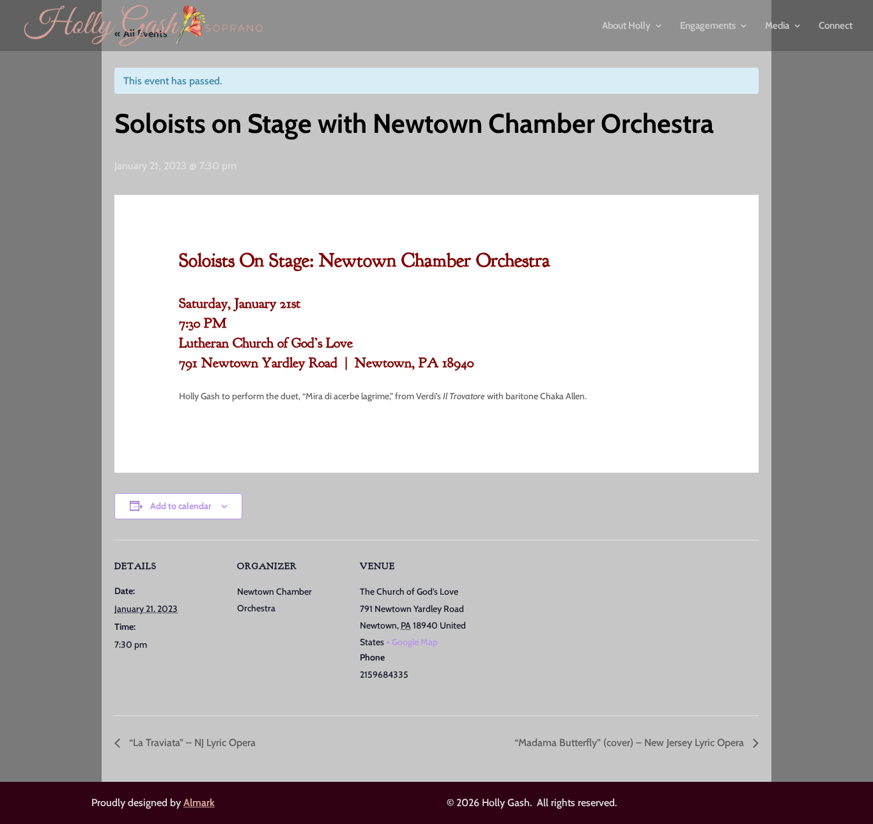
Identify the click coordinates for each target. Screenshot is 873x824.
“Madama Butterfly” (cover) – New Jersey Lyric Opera (630, 742)
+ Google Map (412, 642)
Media (777, 26)
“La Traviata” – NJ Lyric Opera (191, 742)
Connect (836, 26)
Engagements (708, 26)
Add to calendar (181, 506)
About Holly (626, 26)
